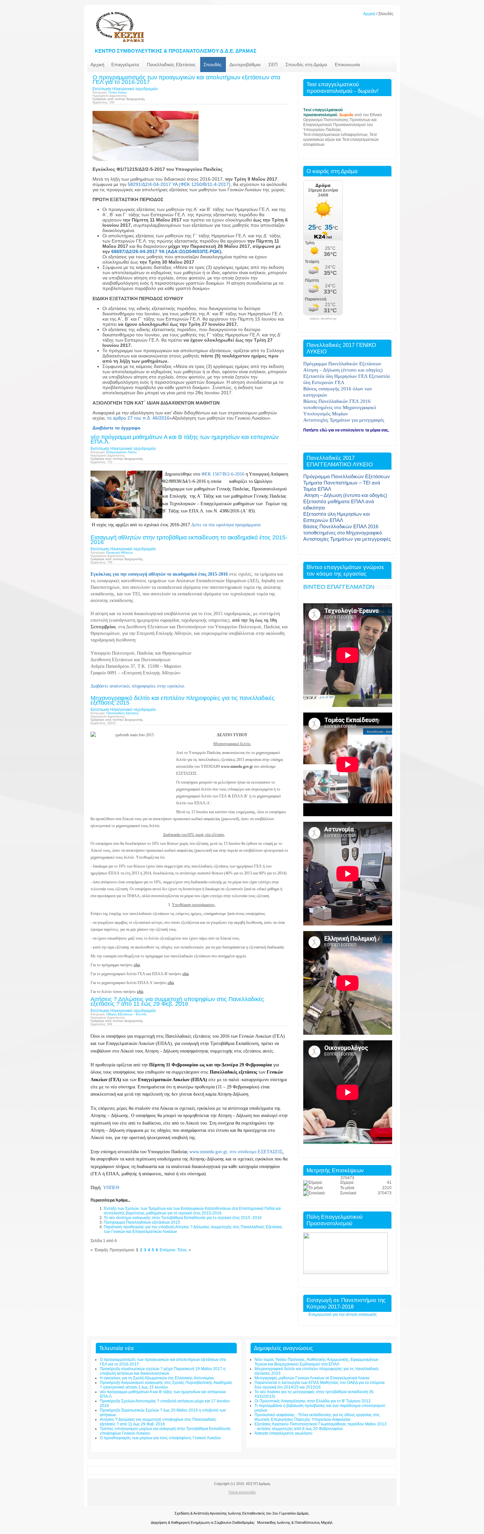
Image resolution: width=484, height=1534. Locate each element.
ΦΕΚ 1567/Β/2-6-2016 (223, 474)
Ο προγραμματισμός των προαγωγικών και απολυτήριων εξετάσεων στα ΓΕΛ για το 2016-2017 (186, 79)
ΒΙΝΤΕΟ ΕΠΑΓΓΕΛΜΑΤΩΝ (338, 587)
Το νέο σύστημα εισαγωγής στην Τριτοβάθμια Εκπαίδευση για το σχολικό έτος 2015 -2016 (183, 1217)
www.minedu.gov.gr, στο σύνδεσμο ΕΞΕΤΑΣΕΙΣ (235, 1151)
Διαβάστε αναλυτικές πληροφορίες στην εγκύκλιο (137, 686)
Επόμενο (167, 1250)
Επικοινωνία (347, 64)
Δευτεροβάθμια (244, 64)
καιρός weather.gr (323, 318)
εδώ (137, 965)
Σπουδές (212, 64)
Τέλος (182, 1250)
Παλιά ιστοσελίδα (242, 1492)
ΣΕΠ (273, 64)
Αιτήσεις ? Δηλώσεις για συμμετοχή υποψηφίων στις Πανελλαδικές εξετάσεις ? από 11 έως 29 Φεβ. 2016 (177, 1001)
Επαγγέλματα (125, 64)
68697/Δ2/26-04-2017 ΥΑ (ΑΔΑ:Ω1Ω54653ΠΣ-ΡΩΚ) (166, 251)
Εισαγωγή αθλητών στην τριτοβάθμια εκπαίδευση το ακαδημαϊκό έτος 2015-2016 (189, 539)
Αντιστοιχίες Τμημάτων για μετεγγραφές (347, 539)
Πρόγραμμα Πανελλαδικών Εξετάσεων (346, 476)
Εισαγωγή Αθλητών (119, 552)
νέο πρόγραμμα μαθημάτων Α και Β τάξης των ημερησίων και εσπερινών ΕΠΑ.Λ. (185, 439)
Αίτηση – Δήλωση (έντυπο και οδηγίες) (345, 495)
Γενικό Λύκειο (117, 92)
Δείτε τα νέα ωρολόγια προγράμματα (225, 524)
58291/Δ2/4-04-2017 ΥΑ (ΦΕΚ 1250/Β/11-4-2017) (179, 184)
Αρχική (369, 14)
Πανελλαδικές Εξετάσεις (171, 64)
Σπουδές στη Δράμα (306, 64)
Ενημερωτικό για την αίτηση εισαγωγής (343, 1314)
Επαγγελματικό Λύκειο (121, 452)
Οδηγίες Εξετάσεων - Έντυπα (126, 1014)
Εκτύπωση (102, 89)
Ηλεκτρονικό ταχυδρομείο (135, 89)
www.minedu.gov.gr (237, 766)
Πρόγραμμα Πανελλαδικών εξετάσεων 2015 (142, 1222)
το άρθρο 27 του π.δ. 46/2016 (138, 418)
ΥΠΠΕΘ (111, 1187)
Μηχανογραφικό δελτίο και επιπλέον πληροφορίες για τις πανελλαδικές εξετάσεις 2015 (183, 700)
